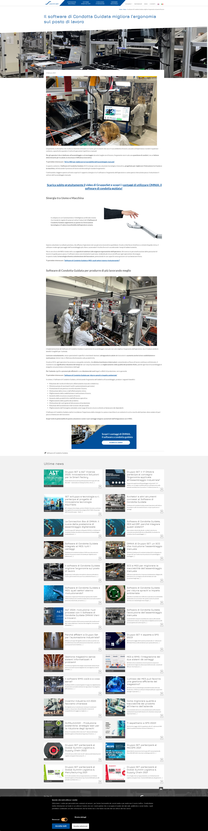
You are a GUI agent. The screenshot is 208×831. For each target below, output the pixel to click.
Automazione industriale (71, 2)
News (146, 4)
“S (65, 260)
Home (120, 9)
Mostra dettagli (80, 817)
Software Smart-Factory (86, 2)
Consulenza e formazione (100, 2)
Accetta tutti (61, 826)
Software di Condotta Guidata (57, 453)
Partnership (138, 4)
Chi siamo (128, 4)
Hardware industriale (114, 2)
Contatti (152, 4)
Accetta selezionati (80, 826)
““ (90, 375)
